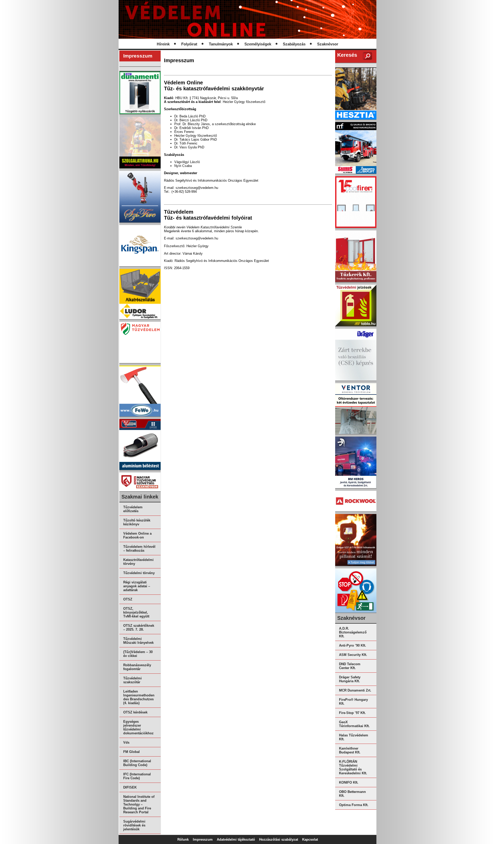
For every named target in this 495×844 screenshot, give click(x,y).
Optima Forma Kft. (353, 805)
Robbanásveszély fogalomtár (137, 667)
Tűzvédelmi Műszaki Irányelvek (138, 641)
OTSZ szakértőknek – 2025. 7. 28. (138, 627)
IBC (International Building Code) (137, 763)
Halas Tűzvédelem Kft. (353, 737)
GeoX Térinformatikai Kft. (354, 724)
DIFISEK (130, 787)
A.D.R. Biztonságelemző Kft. (353, 632)
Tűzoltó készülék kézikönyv (136, 522)
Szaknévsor (327, 44)
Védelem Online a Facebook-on (137, 535)
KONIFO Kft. (348, 782)
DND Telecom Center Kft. (349, 666)
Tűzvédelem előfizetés (133, 509)
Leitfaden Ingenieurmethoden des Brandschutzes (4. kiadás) (138, 697)
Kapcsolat (310, 839)
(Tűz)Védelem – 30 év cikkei (138, 654)
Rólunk (183, 839)
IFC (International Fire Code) (137, 776)
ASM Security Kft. (353, 655)
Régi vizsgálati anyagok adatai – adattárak (136, 586)
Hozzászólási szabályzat (278, 839)
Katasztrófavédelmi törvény (138, 562)
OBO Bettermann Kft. (352, 794)
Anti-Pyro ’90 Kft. (352, 645)
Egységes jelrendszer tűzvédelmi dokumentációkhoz (138, 727)
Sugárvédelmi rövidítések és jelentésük (134, 825)
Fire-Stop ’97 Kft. (352, 713)
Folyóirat (189, 44)
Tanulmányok (221, 44)
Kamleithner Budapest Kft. (349, 750)
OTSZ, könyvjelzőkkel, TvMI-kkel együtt (136, 612)
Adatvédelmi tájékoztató (236, 839)
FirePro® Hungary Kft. (353, 701)
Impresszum (203, 839)
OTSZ (127, 599)
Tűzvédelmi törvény (139, 573)
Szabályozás (294, 44)
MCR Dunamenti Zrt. (355, 690)
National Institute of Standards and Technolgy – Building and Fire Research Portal (138, 804)
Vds (126, 742)
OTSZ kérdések (135, 712)
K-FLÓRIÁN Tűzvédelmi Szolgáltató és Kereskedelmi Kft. (353, 767)
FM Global (131, 752)
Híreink (163, 44)
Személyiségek (257, 44)
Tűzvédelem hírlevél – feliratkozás (139, 548)
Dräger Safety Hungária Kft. (349, 679)
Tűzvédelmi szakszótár (132, 680)
